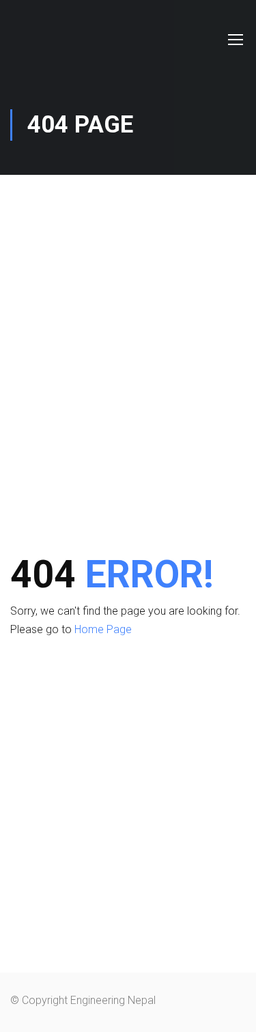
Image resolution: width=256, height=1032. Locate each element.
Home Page (103, 629)
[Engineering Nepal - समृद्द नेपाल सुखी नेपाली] (46, 39)
